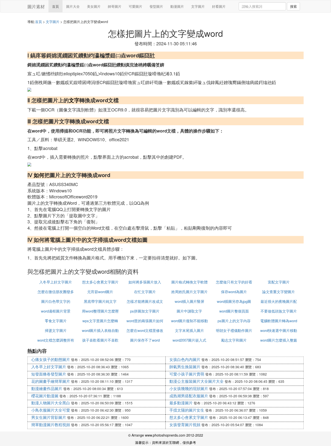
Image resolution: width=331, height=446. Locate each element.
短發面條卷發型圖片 (48, 374)
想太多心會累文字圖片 (100, 281)
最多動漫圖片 (181, 403)
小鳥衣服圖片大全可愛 (50, 410)
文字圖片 (198, 6)
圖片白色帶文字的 (55, 301)
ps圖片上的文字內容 (234, 320)
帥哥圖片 (114, 6)
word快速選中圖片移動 (278, 330)
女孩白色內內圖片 (184, 359)
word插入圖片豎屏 (189, 301)
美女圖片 (94, 6)
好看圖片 (219, 6)
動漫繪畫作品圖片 (46, 388)
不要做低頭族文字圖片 (278, 310)
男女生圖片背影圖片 (48, 417)
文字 (74, 100)
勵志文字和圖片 (234, 340)
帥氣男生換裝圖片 (184, 366)
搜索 (293, 6)
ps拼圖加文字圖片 (144, 310)
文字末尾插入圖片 (189, 330)
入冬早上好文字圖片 (55, 281)
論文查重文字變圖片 (278, 291)
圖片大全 (73, 6)
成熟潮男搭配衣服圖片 (188, 396)
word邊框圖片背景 (56, 310)
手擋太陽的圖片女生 (186, 410)
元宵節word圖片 (100, 291)
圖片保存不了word (145, 340)
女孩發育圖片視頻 (184, 424)
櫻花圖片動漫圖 (44, 396)
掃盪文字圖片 (56, 330)
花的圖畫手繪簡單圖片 (50, 381)
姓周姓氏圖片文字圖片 (189, 291)
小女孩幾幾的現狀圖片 (188, 388)
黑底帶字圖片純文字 (100, 301)
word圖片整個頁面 (234, 310)
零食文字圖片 (56, 320)
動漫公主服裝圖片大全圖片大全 (196, 381)
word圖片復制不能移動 (189, 320)
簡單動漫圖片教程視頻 (50, 424)
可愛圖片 (135, 6)
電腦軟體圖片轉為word (278, 320)
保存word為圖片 (234, 291)
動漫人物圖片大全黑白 (50, 403)
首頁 (55, 6)
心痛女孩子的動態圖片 (50, 359)
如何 (39, 175)
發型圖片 (156, 6)
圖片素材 (36, 6)
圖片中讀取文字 (189, 310)
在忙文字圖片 (145, 291)
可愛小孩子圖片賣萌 (186, 374)
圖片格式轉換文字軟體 (189, 281)
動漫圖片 (177, 6)
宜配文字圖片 (279, 281)
